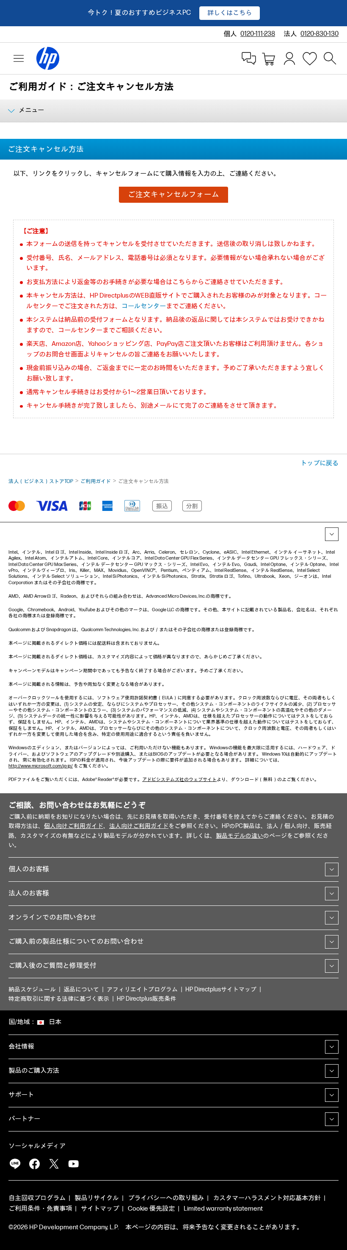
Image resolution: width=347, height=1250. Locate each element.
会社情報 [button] (21, 1047)
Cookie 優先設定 (151, 1209)
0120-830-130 (319, 34)
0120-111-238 (257, 34)
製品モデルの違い (239, 835)
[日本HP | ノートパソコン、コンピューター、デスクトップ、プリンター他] (44, 58)
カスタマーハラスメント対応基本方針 (267, 1198)
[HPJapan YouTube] (73, 1163)
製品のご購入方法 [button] (33, 1071)
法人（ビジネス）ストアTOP (40, 481)
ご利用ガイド (95, 481)
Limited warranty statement (223, 1209)
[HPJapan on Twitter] (53, 1163)
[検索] (330, 58)
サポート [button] (21, 1095)
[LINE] (14, 1163)
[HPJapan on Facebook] (34, 1163)
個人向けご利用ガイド (73, 826)
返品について (81, 989)
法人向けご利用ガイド (138, 826)
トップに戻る (319, 463)
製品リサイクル (96, 1198)
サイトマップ (100, 1209)
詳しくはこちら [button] (229, 13)
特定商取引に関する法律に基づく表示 (58, 998)
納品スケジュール (32, 989)
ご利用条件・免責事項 (40, 1209)
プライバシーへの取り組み (166, 1198)
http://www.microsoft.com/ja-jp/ (40, 766)
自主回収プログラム (37, 1198)
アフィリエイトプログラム (142, 989)
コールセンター (143, 306)
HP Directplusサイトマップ (220, 989)
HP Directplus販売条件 (146, 998)
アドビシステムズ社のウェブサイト (179, 779)
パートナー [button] (24, 1119)
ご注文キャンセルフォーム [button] (173, 194)
